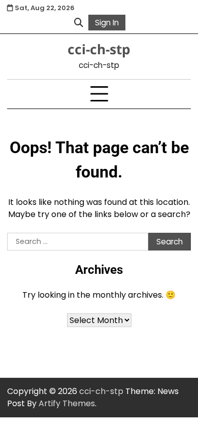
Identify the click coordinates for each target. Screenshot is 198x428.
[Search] (78, 22)
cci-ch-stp (99, 49)
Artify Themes (67, 403)
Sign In (107, 22)
